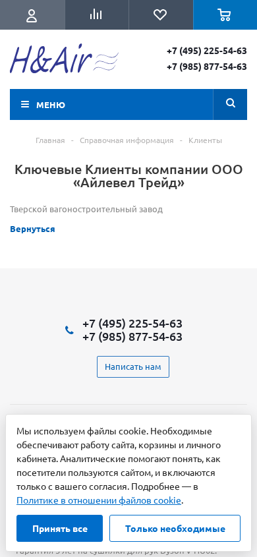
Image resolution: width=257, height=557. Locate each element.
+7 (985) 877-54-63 (207, 66)
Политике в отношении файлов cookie (98, 500)
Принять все (60, 528)
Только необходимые (175, 528)
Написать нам (133, 366)
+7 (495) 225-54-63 (207, 50)
